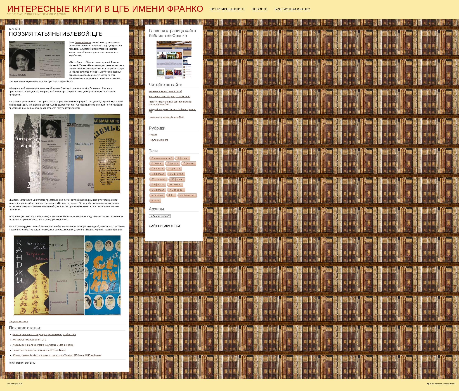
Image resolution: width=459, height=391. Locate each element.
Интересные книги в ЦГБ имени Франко (105, 9)
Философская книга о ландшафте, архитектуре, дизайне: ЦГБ (44, 334)
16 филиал (176, 173)
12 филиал (174, 168)
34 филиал (175, 184)
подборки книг (187, 195)
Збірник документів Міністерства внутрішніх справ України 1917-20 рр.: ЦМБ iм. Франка (57, 355)
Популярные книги (227, 9)
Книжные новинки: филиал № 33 (165, 91)
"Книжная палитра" (162, 158)
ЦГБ (171, 195)
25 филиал (158, 179)
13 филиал (158, 174)
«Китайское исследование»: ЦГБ (29, 339)
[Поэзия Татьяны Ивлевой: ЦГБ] (39, 60)
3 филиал (173, 163)
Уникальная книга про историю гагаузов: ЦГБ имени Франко (43, 345)
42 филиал (157, 195)
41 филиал (176, 189)
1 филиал (183, 158)
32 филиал (177, 179)
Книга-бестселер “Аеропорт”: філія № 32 (169, 96)
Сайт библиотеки (164, 226)
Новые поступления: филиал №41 (166, 117)
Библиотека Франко (292, 9)
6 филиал (189, 163)
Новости (260, 9)
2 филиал (157, 163)
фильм (155, 200)
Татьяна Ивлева (83, 42)
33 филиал (158, 184)
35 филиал (158, 190)
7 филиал (157, 168)
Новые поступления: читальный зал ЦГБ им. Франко (39, 350)
